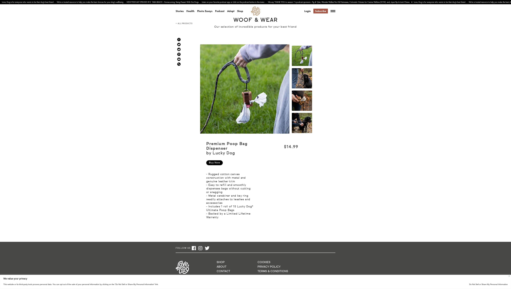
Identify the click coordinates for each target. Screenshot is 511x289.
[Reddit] (179, 49)
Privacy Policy (269, 266)
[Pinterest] (179, 54)
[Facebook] (179, 39)
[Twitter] (179, 44)
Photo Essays (204, 11)
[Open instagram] (200, 248)
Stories (180, 11)
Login (307, 11)
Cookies (263, 262)
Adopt (230, 11)
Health (190, 11)
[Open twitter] (207, 248)
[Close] (509, 276)
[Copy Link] (179, 64)
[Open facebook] (194, 248)
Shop (240, 11)
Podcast (219, 11)
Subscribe (320, 11)
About (221, 266)
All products (185, 23)
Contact (223, 271)
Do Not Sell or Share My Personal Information (488, 284)
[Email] (179, 59)
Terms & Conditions (272, 271)
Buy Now (214, 163)
